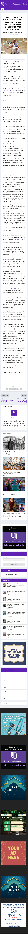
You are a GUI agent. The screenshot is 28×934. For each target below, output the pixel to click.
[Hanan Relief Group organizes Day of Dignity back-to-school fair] (4, 627)
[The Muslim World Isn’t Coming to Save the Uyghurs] (14, 443)
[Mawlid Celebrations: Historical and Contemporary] (4, 592)
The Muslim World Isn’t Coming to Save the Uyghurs (13, 452)
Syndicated (15, 34)
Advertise (5, 698)
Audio (4, 687)
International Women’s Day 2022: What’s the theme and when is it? (14, 493)
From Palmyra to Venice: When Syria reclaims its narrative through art (16, 634)
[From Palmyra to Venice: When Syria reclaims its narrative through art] (4, 634)
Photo (4, 684)
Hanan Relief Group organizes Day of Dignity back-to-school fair (15, 627)
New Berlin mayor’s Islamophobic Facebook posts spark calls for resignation (15, 606)
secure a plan (6, 259)
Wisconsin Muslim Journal (14, 32)
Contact (5, 691)
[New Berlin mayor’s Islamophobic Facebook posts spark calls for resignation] (4, 605)
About (4, 673)
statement (21, 123)
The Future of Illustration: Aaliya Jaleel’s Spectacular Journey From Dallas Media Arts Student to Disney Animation (14, 515)
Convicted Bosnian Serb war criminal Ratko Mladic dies (14, 598)
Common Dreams (8, 376)
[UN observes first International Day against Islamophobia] (14, 463)
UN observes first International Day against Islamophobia (12, 473)
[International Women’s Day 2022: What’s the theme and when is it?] (14, 484)
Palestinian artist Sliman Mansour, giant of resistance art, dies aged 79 (16, 613)
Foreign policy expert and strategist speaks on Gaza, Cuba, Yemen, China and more (15, 585)
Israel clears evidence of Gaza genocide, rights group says (14, 620)
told (3, 143)
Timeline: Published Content (10, 574)
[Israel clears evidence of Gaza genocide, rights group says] (4, 621)
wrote (17, 239)
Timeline (5, 677)
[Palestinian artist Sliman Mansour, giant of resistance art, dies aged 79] (4, 613)
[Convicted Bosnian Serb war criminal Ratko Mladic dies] (4, 599)
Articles (5, 680)
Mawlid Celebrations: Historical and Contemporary (16, 592)
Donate (5, 694)
